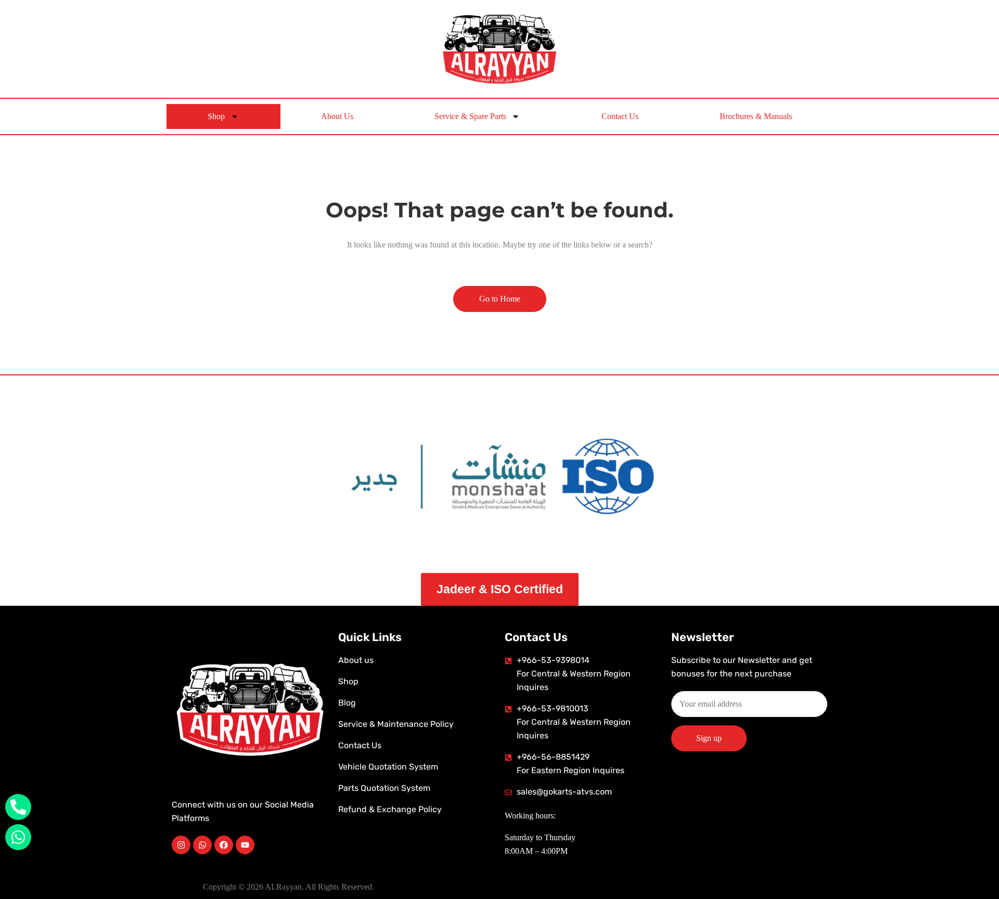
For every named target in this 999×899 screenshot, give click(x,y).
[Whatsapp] (202, 845)
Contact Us (619, 116)
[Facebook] (223, 845)
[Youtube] (245, 845)
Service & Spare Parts (470, 116)
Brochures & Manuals (756, 116)
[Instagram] (181, 845)
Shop (216, 116)
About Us (337, 116)
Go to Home (499, 298)
